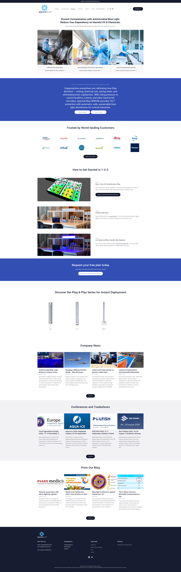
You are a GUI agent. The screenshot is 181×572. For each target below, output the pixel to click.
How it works (98, 112)
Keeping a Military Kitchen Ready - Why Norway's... (76, 371)
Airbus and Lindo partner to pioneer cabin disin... (103, 371)
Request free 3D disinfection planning (90, 273)
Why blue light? (82, 112)
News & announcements (96, 547)
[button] (57, 8)
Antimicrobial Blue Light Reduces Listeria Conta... (49, 371)
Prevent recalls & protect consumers (125, 70)
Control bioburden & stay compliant (54, 70)
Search (92, 552)
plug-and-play (113, 216)
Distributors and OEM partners (124, 544)
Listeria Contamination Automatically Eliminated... (129, 371)
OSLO (77, 329)
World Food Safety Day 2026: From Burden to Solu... (77, 493)
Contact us (138, 9)
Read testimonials (90, 156)
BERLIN (103, 329)
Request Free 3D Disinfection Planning (108, 194)
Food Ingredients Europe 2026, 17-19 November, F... (49, 432)
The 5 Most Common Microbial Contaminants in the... (129, 494)
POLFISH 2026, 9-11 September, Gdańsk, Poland (103, 432)
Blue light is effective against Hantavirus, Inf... (103, 493)
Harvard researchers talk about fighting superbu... (48, 493)
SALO (50, 329)
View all (90, 396)
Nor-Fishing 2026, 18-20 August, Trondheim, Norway (130, 432)
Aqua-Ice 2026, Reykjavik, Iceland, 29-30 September (76, 432)
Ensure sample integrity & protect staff (89, 70)
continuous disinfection (122, 243)
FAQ (92, 549)
